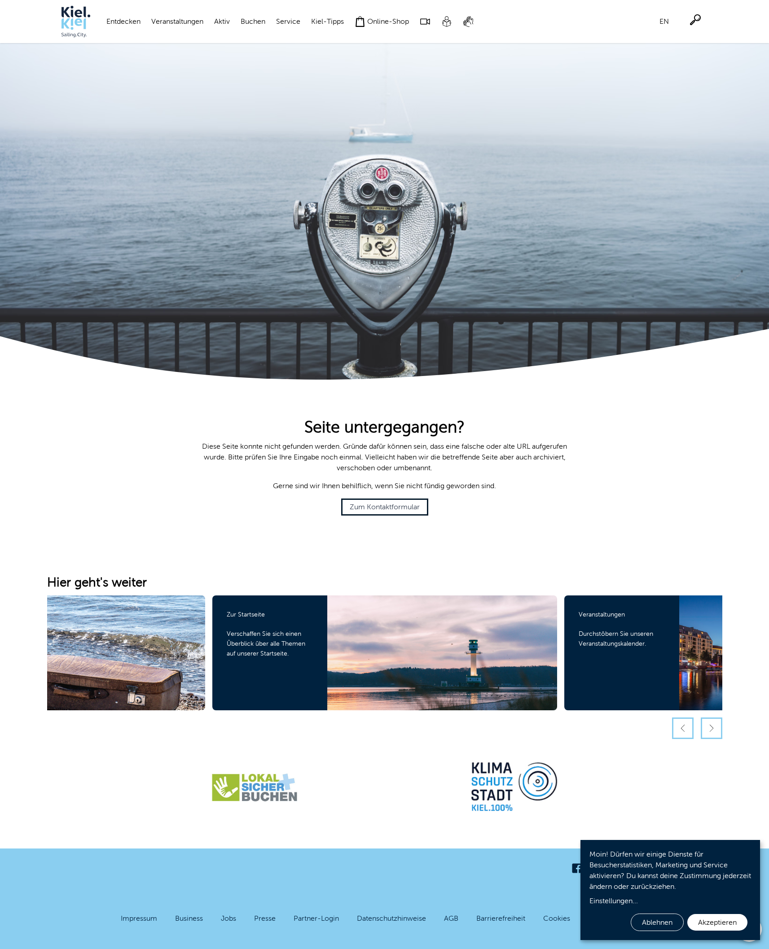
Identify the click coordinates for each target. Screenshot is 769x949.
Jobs (228, 918)
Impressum (139, 918)
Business (189, 918)
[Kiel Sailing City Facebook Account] (576, 868)
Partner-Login (316, 918)
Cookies (556, 918)
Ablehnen (657, 922)
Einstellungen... (613, 901)
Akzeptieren (717, 922)
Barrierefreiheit (500, 918)
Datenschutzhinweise (391, 918)
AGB (451, 918)
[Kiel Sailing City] (76, 21)
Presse (265, 918)
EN (664, 21)
